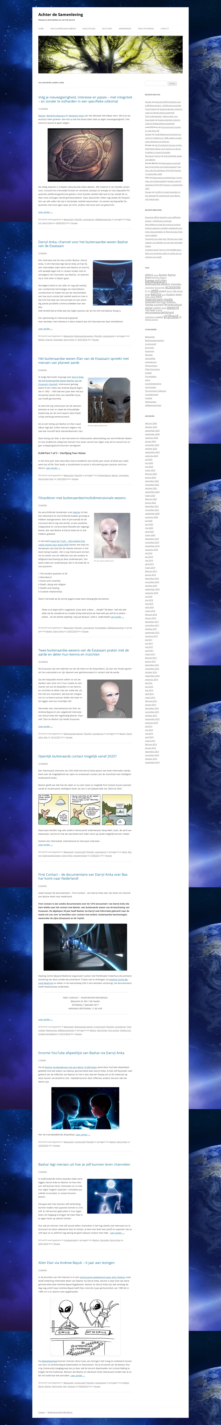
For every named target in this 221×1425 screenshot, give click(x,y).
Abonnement (125, 28)
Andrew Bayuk (104, 475)
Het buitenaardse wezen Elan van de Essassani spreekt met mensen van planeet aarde (83, 360)
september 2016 (152, 675)
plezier (149, 307)
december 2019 (152, 538)
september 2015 (152, 719)
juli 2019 (148, 553)
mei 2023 (149, 466)
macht (159, 296)
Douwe (74, 223)
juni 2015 (149, 730)
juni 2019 (149, 556)
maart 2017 (150, 654)
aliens (124, 852)
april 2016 (149, 694)
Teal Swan (150, 310)
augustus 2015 (151, 722)
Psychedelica (101, 627)
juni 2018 (149, 600)
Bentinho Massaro (56, 115)
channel (48, 339)
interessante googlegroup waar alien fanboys (102, 1277)
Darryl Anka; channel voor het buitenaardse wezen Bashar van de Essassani (83, 244)
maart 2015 (150, 740)
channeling (124, 475)
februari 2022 (151, 499)
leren (164, 295)
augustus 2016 (151, 679)
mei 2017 (149, 647)
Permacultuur (172, 304)
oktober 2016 (151, 672)
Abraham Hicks (76, 115)
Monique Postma (153, 156)
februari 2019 (151, 571)
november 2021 (152, 510)
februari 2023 (151, 473)
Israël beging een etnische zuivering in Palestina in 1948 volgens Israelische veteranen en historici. (163, 138)
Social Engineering (153, 383)
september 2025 (152, 430)
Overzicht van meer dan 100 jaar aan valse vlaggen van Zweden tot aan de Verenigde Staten (164, 243)
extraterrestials (80, 855)
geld (154, 290)
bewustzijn (156, 281)
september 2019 (152, 546)
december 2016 (152, 665)
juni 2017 (149, 643)
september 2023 (152, 452)
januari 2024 (150, 441)
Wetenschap (51, 1030)
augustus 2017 (151, 636)
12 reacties (43, 763)
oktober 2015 (151, 715)
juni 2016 (149, 686)
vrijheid (171, 316)
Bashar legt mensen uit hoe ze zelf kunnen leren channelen (84, 1164)
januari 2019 (150, 574)
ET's (149, 291)
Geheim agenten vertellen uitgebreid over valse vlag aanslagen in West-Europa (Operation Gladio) (164, 232)
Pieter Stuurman (152, 369)
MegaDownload (49, 1361)
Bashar (41, 115)
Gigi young (178, 291)
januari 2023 (150, 477)
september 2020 (152, 513)
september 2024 (152, 434)
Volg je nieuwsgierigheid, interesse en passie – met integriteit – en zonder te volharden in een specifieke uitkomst (85, 99)
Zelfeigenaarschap (103, 219)
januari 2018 (150, 618)
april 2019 (149, 564)
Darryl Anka (47, 223)
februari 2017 (151, 657)
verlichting (149, 317)
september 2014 (152, 762)
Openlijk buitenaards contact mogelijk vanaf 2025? (77, 756)
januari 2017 (150, 661)
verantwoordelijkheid (159, 312)
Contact (165, 28)
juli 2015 (148, 726)
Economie (149, 347)
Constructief (79, 852)
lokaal (152, 297)
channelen (58, 339)
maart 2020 (150, 535)
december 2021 (152, 506)
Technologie (150, 387)
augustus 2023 (151, 455)
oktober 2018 (151, 585)
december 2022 (152, 481)
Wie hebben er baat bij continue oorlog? (163, 224)
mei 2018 (149, 603)
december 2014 (152, 751)
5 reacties (42, 885)
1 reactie (42, 1060)
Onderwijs (170, 302)
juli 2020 (148, 520)
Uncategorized (70, 1240)
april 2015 (149, 737)
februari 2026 (151, 423)
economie (173, 287)
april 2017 (149, 650)
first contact (113, 1030)
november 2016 (152, 668)
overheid (158, 304)
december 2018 (152, 578)
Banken (163, 275)
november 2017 (152, 625)
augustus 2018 (151, 593)
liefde (147, 297)
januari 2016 (150, 704)
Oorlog (149, 304)
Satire (147, 380)
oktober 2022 (151, 488)
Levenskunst (88, 219)
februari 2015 (151, 744)
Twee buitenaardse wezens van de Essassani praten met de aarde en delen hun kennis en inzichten (83, 652)
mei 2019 (149, 560)
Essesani (71, 1386)
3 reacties (42, 253)
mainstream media (159, 299)
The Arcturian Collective (155, 391)
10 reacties (43, 661)
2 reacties (42, 1171)
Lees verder (45, 212)
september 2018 (152, 589)
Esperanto (149, 351)
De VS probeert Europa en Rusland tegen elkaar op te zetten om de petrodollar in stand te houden (163, 149)
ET (146, 291)
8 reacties (42, 369)
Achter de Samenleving (60, 14)
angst (156, 275)
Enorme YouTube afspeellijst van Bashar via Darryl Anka (81, 1052)
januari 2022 (150, 502)
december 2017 (152, 621)
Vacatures (107, 28)
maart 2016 (150, 697)
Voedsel (148, 398)
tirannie (159, 310)
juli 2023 (148, 459)
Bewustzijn (69, 219)
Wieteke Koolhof (151, 319)
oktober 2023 (151, 448)
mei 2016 (149, 690)
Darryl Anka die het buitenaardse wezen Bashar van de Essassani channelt (61, 381)
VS (180, 317)
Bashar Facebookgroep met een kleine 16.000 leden (71, 1067)
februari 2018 (151, 614)
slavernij (173, 307)
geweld (162, 291)
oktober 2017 (151, 629)
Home (41, 28)
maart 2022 (150, 495)
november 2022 (152, 484)
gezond (169, 291)
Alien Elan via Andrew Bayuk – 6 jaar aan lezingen (76, 1262)
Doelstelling (89, 28)
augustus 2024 (151, 437)
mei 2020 (149, 528)
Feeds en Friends (146, 28)
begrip (148, 277)
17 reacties (43, 108)
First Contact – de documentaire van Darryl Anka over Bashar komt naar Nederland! (83, 876)
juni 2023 (149, 463)
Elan (51, 479)
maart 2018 (150, 611)
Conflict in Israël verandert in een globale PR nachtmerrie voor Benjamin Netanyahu (162, 196)
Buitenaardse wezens (83, 336)
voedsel (159, 316)
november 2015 (152, 712)
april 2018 (149, 607)
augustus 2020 (151, 517)
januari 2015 (150, 748)
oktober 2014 (151, 758)
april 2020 (149, 531)
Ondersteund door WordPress (60, 1412)
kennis (156, 294)
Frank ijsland (150, 109)
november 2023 (152, 445)
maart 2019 (150, 567)
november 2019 (152, 542)
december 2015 (152, 708)
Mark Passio (161, 302)
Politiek (148, 373)
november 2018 (152, 582)
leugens (170, 294)
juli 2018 (148, 596)
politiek (157, 307)
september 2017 (152, 632)
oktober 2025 (151, 427)
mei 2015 (149, 733)
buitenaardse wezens (51, 855)
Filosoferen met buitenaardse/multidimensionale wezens (82, 497)
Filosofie (78, 219)
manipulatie (150, 302)
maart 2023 (150, 470)
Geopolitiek (150, 358)
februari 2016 (151, 701)
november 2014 (152, 755)
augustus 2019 (151, 549)
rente (163, 308)
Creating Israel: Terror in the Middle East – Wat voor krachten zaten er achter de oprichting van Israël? (163, 253)
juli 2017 (148, 639)
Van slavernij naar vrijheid (63, 28)
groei (147, 294)
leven (179, 294)
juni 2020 (149, 524)
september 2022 (152, 492)
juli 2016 (148, 683)
